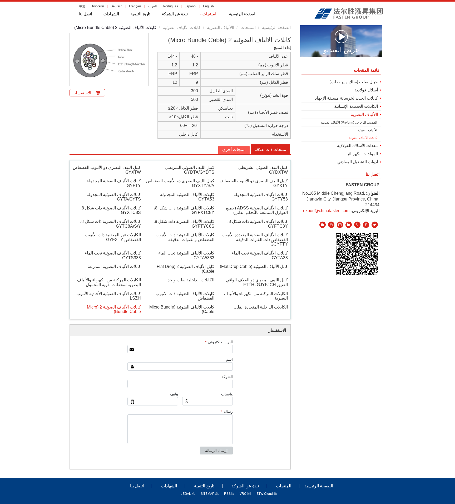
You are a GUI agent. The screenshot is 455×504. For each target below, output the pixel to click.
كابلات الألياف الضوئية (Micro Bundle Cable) (181, 309)
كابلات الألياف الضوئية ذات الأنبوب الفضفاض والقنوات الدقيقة (185, 237)
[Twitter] (375, 225)
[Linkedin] (348, 225)
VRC (243, 494)
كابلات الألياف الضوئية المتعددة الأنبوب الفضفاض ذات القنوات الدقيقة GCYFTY (255, 239)
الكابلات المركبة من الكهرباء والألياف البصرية (256, 296)
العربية (152, 6)
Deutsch (116, 6)
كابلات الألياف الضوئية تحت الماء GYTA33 (260, 255)
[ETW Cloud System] (322, 225)
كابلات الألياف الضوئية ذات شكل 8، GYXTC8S (110, 210)
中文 (82, 6)
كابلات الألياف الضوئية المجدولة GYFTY (114, 183)
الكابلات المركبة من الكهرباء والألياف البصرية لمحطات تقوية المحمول (109, 282)
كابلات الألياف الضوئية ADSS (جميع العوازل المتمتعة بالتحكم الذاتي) (257, 210)
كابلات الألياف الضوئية (182, 27)
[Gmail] (340, 225)
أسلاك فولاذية (366, 90)
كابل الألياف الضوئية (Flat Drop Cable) (254, 266)
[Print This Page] (331, 225)
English (208, 6)
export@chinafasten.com (326, 210)
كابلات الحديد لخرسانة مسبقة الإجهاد (346, 98)
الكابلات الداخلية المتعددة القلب (261, 307)
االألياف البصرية (220, 27)
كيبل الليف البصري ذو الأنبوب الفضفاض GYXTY (254, 183)
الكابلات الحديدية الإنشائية (356, 106)
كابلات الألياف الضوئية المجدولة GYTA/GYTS (114, 197)
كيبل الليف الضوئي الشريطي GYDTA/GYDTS (189, 169)
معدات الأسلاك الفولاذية (357, 145)
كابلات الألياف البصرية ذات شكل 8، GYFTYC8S (184, 223)
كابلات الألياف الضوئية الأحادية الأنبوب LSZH (108, 296)
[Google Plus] (357, 225)
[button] (208, 14)
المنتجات (248, 27)
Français (135, 6)
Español (190, 6)
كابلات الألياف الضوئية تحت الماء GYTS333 (113, 255)
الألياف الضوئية (367, 130)
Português (170, 6)
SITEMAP (208, 494)
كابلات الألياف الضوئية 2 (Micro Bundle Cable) (114, 309)
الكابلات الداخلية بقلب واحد (191, 280)
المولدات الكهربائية (361, 153)
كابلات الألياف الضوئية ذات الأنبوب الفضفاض (185, 296)
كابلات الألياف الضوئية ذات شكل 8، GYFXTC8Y (184, 210)
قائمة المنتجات (366, 70)
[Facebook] (366, 225)
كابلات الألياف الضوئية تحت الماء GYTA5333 (186, 255)
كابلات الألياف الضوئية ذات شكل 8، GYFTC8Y (257, 223)
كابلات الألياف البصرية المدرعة (114, 266)
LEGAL (186, 494)
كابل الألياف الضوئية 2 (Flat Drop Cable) (185, 268)
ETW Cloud (265, 494)
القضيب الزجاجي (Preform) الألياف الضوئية (349, 122)
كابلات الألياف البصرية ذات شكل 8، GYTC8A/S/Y (110, 223)
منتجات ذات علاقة (270, 149)
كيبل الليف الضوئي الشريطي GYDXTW (263, 169)
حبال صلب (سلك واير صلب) (353, 82)
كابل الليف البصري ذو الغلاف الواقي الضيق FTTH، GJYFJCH (257, 282)
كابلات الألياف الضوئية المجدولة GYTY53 (261, 197)
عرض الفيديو (341, 49)
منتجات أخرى (234, 149)
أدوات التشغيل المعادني (357, 162)
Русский (98, 6)
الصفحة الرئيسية (276, 27)
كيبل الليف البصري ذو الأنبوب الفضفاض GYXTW (107, 169)
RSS (227, 494)
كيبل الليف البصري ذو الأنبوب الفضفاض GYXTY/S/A (180, 183)
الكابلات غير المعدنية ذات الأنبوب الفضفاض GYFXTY (113, 237)
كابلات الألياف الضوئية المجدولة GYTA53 (187, 197)
